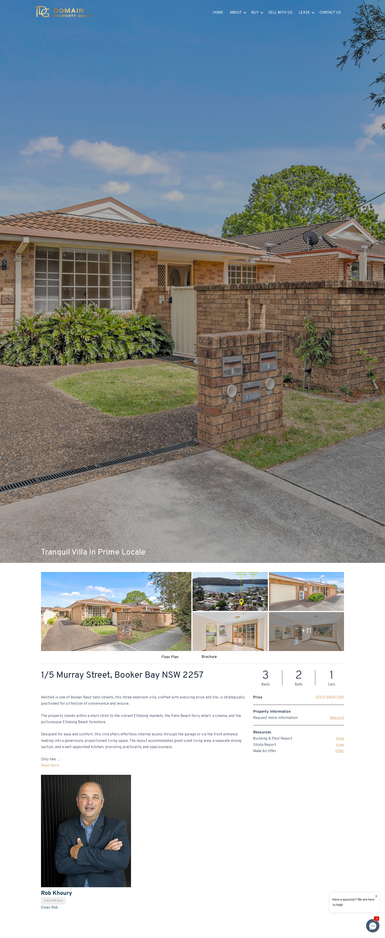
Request (337, 718)
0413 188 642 (53, 901)
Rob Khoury (56, 893)
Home (218, 12)
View (340, 738)
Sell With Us (280, 12)
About (236, 12)
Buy (255, 12)
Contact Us (330, 12)
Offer (339, 751)
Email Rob (49, 907)
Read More (50, 765)
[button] (245, 13)
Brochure (209, 657)
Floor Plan (170, 657)
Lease (304, 12)
